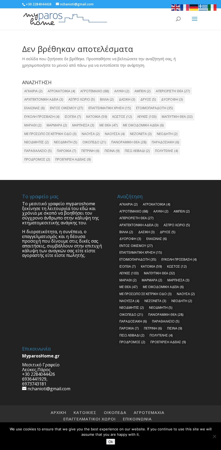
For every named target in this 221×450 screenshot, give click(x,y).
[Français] (184, 7)
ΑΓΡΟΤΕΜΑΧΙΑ (149, 412)
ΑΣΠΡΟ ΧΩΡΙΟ (81, 99)
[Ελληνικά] (203, 7)
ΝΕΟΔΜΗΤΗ (65, 142)
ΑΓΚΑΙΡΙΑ (33, 91)
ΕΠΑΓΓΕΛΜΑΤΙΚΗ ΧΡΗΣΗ (109, 108)
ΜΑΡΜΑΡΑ (57, 125)
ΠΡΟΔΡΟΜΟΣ (37, 159)
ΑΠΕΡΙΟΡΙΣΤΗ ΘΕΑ (173, 91)
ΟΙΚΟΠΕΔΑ (115, 412)
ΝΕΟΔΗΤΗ (167, 134)
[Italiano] (212, 7)
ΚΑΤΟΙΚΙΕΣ (85, 412)
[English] (175, 7)
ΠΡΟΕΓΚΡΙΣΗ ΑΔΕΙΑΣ (73, 159)
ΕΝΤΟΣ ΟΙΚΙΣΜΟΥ (66, 108)
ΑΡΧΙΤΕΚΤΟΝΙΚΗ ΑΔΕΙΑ (43, 99)
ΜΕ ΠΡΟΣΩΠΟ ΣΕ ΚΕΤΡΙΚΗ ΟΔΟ (50, 134)
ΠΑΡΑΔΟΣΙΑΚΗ (165, 142)
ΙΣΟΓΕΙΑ (73, 116)
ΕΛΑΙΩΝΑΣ (34, 108)
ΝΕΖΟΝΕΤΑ (140, 134)
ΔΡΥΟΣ (148, 99)
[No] (214, 436)
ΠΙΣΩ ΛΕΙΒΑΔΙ (137, 150)
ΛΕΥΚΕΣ (146, 116)
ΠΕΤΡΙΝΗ (90, 150)
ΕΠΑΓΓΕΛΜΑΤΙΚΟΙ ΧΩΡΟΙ (89, 418)
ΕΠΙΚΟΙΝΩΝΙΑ (137, 418)
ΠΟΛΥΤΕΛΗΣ (166, 150)
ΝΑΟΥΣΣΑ (115, 134)
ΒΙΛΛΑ (106, 99)
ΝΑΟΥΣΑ (90, 134)
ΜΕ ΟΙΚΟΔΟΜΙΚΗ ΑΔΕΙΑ (143, 125)
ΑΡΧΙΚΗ (58, 412)
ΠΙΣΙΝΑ (112, 150)
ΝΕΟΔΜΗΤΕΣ (36, 142)
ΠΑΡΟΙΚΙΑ (66, 150)
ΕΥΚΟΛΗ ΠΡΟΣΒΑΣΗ (41, 116)
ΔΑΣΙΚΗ (127, 99)
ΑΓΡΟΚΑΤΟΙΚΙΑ (61, 91)
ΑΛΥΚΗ (121, 91)
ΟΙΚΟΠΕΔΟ (94, 142)
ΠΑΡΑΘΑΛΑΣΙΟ (37, 150)
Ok (110, 442)
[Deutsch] (194, 7)
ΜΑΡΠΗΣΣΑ (83, 125)
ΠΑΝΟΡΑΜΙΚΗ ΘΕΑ (128, 142)
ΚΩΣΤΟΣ (122, 116)
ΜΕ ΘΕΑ (108, 125)
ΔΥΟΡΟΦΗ (172, 99)
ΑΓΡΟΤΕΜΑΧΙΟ (94, 91)
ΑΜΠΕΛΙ (142, 91)
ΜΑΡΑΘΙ (32, 125)
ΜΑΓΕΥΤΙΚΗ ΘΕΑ (177, 116)
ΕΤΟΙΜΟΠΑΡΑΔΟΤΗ (154, 108)
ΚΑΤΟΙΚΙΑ (96, 116)
